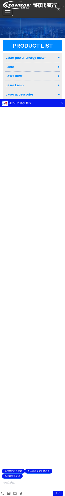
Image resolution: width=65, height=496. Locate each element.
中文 (58, 7)
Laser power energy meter (25, 57)
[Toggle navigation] (8, 12)
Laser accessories (19, 94)
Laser (9, 67)
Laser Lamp (14, 85)
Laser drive (14, 76)
